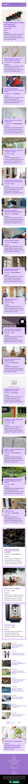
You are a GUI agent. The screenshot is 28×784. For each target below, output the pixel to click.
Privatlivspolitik (16, 782)
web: (12, 766)
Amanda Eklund (17, 62)
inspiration (6, 32)
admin (5, 30)
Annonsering (14, 773)
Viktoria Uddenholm (17, 123)
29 (18, 722)
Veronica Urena (17, 741)
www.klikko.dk (14, 768)
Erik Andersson (16, 93)
